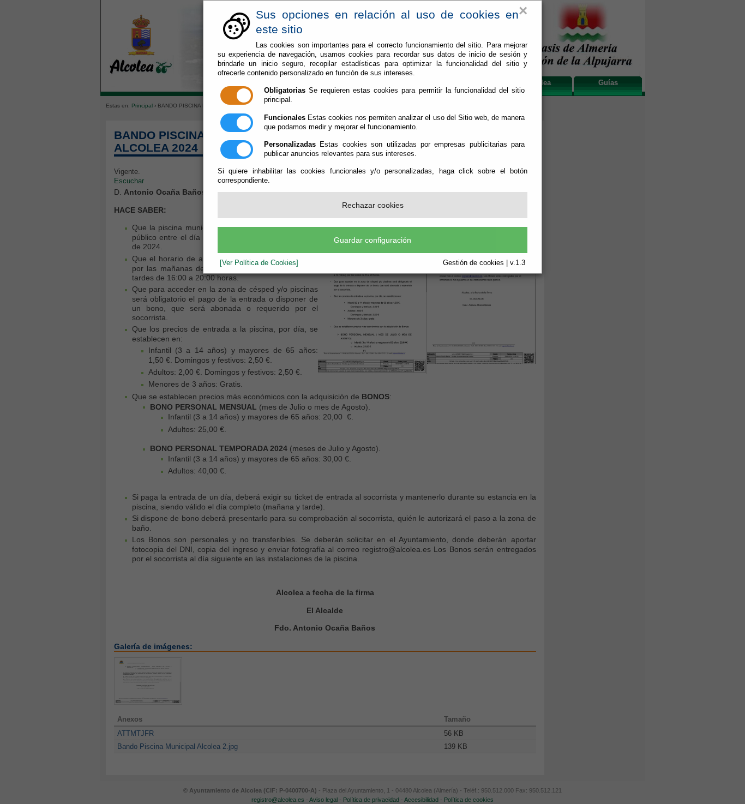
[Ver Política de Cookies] (259, 263)
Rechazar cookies (373, 205)
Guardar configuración (372, 240)
